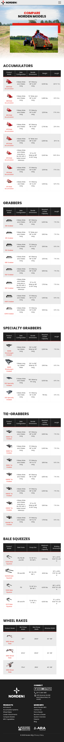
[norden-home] (9, 2)
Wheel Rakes (7, 712)
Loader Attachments (10, 714)
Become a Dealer (40, 714)
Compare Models (9, 717)
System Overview (40, 717)
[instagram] (43, 689)
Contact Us (37, 710)
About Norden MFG (40, 707)
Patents (36, 719)
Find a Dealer (38, 712)
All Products (7, 707)
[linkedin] (46, 689)
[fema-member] (24, 728)
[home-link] (17, 692)
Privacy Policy (39, 735)
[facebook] (35, 689)
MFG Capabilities (8, 719)
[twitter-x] (50, 689)
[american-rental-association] (40, 728)
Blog (35, 722)
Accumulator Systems (10, 710)
